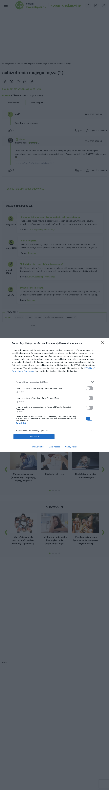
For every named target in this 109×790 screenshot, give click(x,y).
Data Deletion (38, 447)
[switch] (89, 388)
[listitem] (54, 382)
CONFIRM (34, 437)
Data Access (54, 447)
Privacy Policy (70, 447)
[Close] (103, 343)
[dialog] (54, 395)
